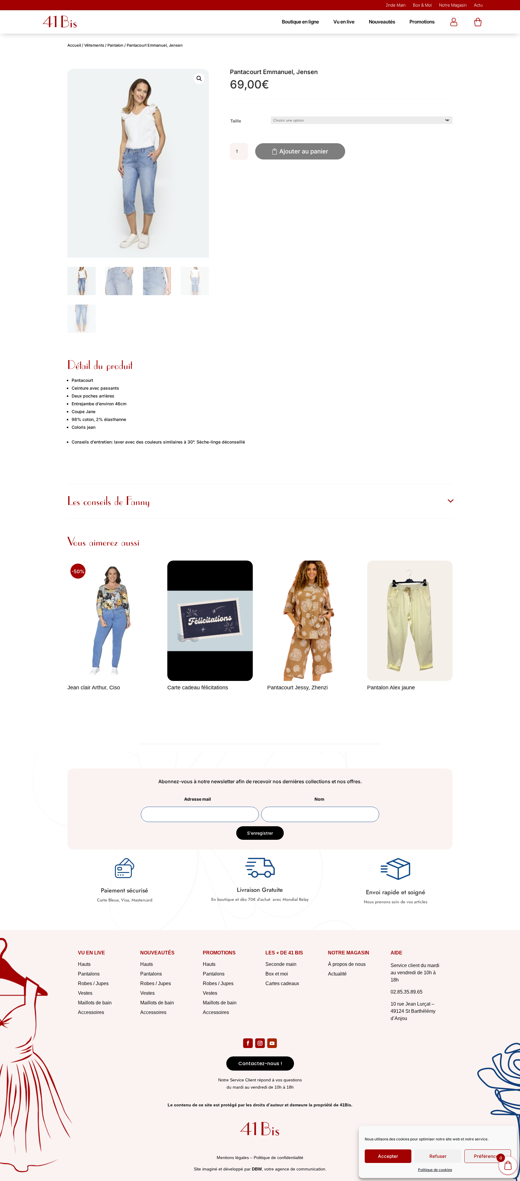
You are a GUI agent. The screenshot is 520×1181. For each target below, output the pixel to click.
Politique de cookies (435, 1169)
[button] (199, 78)
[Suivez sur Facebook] (248, 1043)
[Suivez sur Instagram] (260, 1043)
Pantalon (115, 45)
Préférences (487, 1156)
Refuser (438, 1156)
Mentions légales (233, 1157)
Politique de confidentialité (278, 1157)
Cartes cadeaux (282, 983)
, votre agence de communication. (289, 1169)
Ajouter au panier (303, 151)
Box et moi (276, 973)
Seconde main (280, 964)
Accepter (388, 1156)
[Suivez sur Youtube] (272, 1043)
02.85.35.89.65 (406, 991)
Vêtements (94, 45)
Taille (235, 120)
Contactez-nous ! (260, 1063)
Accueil (74, 45)
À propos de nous (347, 964)
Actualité (337, 973)
